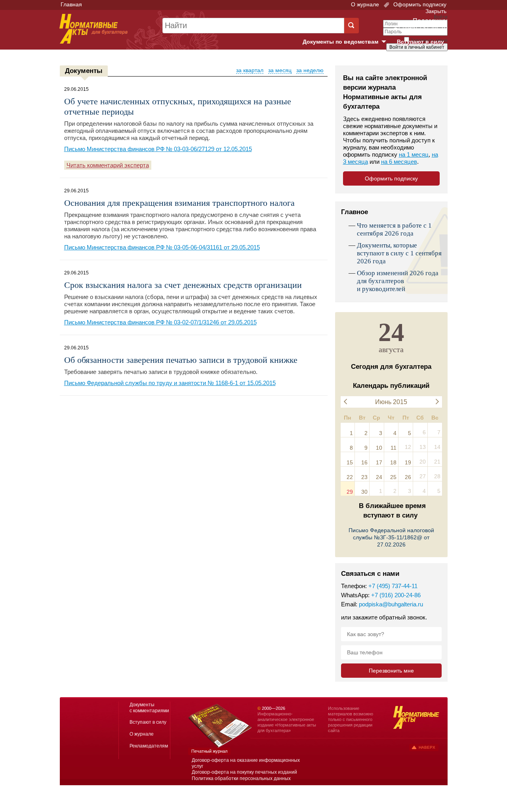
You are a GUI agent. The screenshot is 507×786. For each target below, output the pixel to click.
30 (364, 492)
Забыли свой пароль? (418, 54)
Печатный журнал (209, 751)
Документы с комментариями (149, 707)
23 (364, 477)
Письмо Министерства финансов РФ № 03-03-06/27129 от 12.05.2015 (158, 149)
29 (350, 492)
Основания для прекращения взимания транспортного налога (179, 203)
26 (408, 477)
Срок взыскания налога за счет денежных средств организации (183, 285)
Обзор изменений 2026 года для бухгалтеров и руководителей (397, 281)
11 (393, 448)
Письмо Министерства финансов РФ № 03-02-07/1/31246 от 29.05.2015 (160, 322)
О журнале (365, 4)
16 (364, 462)
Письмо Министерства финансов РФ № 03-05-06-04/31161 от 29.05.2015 (162, 247)
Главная (71, 4)
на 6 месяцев (399, 161)
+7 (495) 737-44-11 (392, 586)
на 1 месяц (414, 154)
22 (350, 477)
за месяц (280, 70)
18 (393, 462)
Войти (403, 61)
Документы (84, 71)
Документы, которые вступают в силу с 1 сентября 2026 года (399, 253)
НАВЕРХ (427, 747)
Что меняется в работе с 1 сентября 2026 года (394, 229)
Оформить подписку (419, 4)
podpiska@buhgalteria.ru (391, 604)
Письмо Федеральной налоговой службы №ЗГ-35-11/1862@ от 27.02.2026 (391, 537)
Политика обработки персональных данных (241, 778)
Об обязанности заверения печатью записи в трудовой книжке (180, 360)
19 (408, 462)
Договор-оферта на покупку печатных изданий (244, 772)
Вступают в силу (420, 41)
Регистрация (430, 61)
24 (379, 477)
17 (379, 462)
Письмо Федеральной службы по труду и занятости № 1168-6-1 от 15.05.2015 (170, 383)
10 (379, 448)
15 (350, 462)
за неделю (310, 70)
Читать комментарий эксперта (108, 165)
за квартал (249, 70)
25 (393, 477)
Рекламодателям (149, 746)
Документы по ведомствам (347, 42)
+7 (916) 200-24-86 (396, 595)
